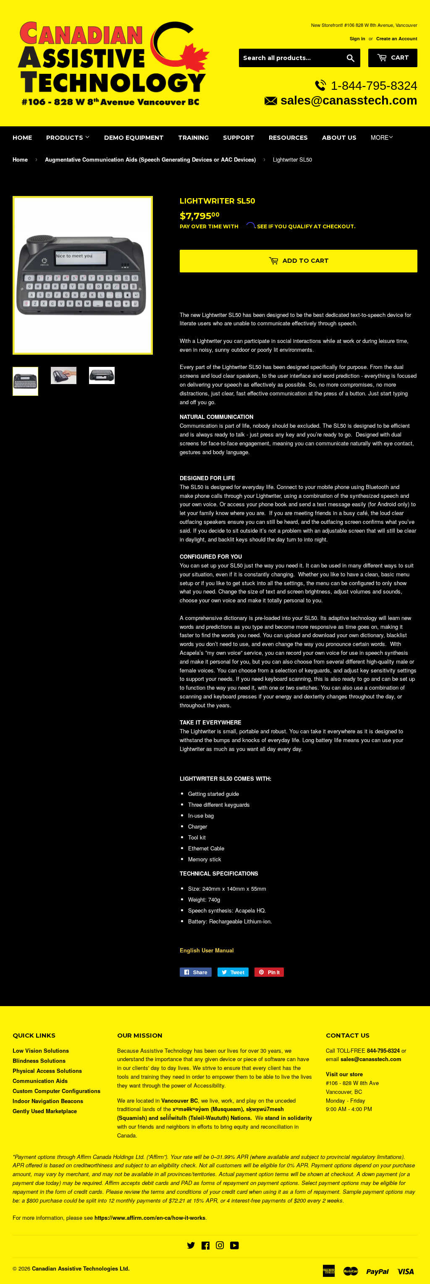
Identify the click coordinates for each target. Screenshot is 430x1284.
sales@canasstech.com (349, 100)
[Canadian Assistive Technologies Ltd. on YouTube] (234, 1246)
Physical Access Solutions (47, 1071)
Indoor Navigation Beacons (48, 1101)
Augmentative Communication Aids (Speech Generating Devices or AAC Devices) (150, 159)
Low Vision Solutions (41, 1050)
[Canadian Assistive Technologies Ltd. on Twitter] (191, 1246)
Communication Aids (40, 1081)
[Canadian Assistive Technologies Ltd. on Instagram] (220, 1246)
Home (22, 137)
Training (193, 137)
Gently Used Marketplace (45, 1111)
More (379, 137)
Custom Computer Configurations (56, 1091)
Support (238, 137)
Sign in (357, 38)
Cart (399, 57)
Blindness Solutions (39, 1060)
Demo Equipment (134, 137)
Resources (288, 137)
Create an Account (396, 38)
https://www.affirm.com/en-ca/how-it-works (149, 1217)
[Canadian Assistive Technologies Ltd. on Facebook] (205, 1246)
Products (65, 137)
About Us (339, 137)
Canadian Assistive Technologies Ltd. (81, 1268)
